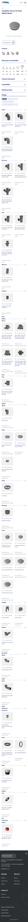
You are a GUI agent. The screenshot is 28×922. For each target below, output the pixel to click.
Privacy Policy (4, 910)
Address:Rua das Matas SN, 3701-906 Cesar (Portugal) (11, 860)
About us (16, 878)
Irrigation (3, 884)
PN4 (3, 8)
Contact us (3, 894)
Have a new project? (7, 856)
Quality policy (17, 884)
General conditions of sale (7, 907)
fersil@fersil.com (5, 869)
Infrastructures (4, 881)
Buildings (3, 878)
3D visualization (7, 42)
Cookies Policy (4, 913)
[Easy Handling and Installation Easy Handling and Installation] (17, 53)
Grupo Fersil (16, 881)
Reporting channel (5, 916)
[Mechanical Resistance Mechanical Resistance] (8, 53)
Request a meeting (5, 897)
